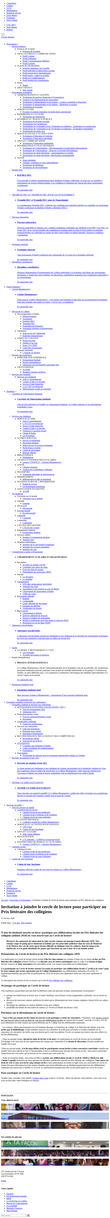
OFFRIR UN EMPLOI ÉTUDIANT (27, 782)
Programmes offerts (31, 738)
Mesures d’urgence (14, 1208)
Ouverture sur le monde (33, 498)
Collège (9, 6)
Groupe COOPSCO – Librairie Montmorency (42, 462)
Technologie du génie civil (34, 131)
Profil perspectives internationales (37, 73)
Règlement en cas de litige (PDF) (37, 623)
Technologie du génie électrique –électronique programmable (48, 155)
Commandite (28, 601)
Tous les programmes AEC (34, 709)
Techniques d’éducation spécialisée (37, 138)
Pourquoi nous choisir (32, 731)
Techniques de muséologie (34, 117)
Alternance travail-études (33, 365)
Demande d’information (33, 734)
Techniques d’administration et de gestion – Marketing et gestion (50, 104)
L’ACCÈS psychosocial (33, 386)
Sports (14, 648)
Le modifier (27, 579)
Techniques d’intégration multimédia (38, 143)
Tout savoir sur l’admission (34, 333)
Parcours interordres (20, 217)
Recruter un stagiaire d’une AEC (25, 758)
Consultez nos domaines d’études (37, 746)
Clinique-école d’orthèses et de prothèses (40, 815)
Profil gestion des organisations (36, 80)
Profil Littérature (29, 58)
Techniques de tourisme (33, 107)
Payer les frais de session (33, 569)
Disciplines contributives (22, 262)
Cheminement (23, 582)
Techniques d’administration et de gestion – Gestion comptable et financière (54, 102)
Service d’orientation (31, 440)
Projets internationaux (32, 362)
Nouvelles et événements (20, 900)
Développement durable (16, 1196)
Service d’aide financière (33, 384)
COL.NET (11, 25)
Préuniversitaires (19, 46)
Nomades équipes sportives (34, 372)
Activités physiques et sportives (36, 655)
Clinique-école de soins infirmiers (37, 817)
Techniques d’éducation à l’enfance (37, 136)
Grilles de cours (29, 594)
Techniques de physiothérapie (35, 167)
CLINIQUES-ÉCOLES (27, 810)
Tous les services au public (23, 807)
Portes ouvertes (29, 340)
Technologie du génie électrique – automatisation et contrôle (48, 153)
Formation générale (20, 244)
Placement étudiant (30, 443)
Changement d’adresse (32, 613)
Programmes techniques (22, 92)
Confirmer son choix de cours (35, 567)
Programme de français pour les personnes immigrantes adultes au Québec (54, 755)
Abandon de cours (30, 586)
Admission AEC (29, 712)
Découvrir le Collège (21, 311)
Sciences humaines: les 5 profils (36, 68)
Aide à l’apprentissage (32, 379)
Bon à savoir (22, 611)
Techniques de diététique (33, 165)
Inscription (27, 719)
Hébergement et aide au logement (37, 389)
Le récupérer (28, 577)
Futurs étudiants (13, 287)
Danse (25, 85)
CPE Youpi (27, 827)
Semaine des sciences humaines (36, 547)
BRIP (8, 1198)
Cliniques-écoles (19, 847)
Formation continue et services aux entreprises (26, 702)
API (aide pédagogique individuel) (37, 584)
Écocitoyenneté (23, 511)
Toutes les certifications (32, 724)
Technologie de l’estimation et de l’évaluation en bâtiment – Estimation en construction (59, 126)
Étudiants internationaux (33, 336)
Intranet (9, 30)
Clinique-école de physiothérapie (36, 812)
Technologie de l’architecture (35, 124)
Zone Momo (11, 15)
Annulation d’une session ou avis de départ (41, 589)
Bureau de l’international (16, 1203)
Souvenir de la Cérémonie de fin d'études (18, 1155)
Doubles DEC (29, 321)
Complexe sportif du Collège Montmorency (41, 822)
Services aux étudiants (21, 374)
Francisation (22, 753)
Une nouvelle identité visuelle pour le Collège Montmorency (26, 1146)
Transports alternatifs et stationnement (38, 474)
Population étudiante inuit (22, 684)
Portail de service (13, 13)
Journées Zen (28, 540)
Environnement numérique (34, 486)
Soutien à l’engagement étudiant (36, 537)
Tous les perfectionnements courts (37, 717)
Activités (26, 369)
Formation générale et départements (38, 328)
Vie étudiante (17, 494)
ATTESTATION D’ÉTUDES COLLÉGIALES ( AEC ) (41, 707)
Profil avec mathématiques (34, 78)
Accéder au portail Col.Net (34, 565)
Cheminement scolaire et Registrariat (27, 552)
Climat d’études (29, 433)
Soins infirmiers (29, 160)
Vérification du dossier (32, 608)
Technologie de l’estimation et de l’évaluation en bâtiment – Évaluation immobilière (58, 129)
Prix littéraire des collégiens (60, 980)
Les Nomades (28, 652)
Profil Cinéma (28, 56)
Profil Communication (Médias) (36, 61)
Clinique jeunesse (30, 467)
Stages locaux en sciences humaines (38, 445)
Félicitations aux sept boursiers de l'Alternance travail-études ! (27, 1127)
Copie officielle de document (35, 603)
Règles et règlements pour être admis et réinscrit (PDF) (46, 620)
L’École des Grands (31, 527)
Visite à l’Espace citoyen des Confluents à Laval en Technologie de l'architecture (35, 1118)
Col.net (4, 37)
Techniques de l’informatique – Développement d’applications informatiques (55, 148)
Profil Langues (29, 63)
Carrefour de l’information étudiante (27, 394)
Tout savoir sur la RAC (32, 741)
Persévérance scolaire (32, 448)
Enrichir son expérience (22, 355)
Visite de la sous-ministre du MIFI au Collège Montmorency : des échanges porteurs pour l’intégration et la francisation (51, 1109)
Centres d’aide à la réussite (34, 382)
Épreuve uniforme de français (35, 615)
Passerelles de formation (33, 326)
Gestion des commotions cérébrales (37, 469)
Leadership (27, 523)
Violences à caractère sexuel (34, 431)
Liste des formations (31, 729)
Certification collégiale (26, 721)
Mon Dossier (11, 1211)
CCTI (8, 8)
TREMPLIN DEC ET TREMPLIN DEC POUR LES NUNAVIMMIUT (43, 195)
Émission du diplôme (31, 606)
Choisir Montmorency (21, 289)
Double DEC (17, 170)
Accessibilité (11, 1206)
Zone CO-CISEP (30, 345)
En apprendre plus (25, 190)
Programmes (12, 44)
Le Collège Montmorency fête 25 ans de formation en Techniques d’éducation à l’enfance (39, 1164)
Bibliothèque (11, 10)
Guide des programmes (32, 348)
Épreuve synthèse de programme (36, 618)
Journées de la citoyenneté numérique (38, 544)
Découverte (27, 508)
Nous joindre (11, 20)
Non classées (26, 923)
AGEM (26, 491)
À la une (16, 923)
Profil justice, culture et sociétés (36, 75)
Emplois (9, 1194)
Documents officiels (25, 596)
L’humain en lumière (31, 353)
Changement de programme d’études (38, 591)
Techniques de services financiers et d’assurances (43, 97)
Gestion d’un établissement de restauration (40, 100)
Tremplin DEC (29, 323)
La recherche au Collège (16, 1201)
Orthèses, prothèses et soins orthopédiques (40, 163)
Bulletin (26, 599)
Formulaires (28, 750)
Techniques (27, 319)
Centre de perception (31, 450)
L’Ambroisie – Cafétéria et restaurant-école (41, 839)
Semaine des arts (30, 549)
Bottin (3, 1181)
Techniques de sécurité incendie (36, 121)
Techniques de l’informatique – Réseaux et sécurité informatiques (50, 150)
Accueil (4, 900)
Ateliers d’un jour (30, 343)
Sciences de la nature (31, 51)
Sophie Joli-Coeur (40, 1078)
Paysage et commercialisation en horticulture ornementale (47, 112)
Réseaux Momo (29, 452)
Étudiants (10, 391)
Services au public (14, 805)
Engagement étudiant (31, 360)
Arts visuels (27, 90)
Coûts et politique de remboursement (38, 748)
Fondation (10, 18)
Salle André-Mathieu (31, 834)
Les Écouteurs (29, 436)
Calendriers (11, 3)
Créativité (21, 515)
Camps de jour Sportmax (33, 829)
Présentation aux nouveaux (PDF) (37, 572)
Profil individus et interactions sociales (39, 71)
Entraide (26, 503)
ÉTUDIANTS (23, 743)
